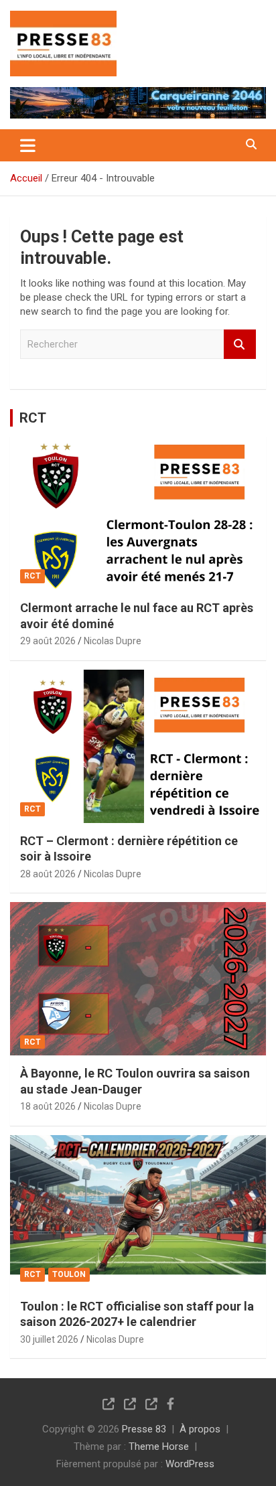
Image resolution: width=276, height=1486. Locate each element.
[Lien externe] (63, 20)
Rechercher (240, 344)
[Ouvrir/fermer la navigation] (28, 145)
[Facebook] (170, 1403)
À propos (200, 1429)
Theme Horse (159, 1446)
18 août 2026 (48, 1106)
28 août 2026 (48, 874)
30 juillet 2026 (49, 1339)
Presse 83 (144, 1429)
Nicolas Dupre (112, 641)
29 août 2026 (48, 641)
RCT (32, 418)
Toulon (69, 1274)
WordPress (189, 1464)
